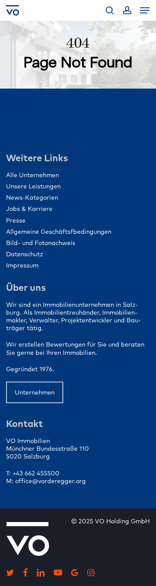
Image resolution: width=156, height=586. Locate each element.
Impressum (22, 265)
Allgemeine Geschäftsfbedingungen (58, 232)
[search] (109, 10)
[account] (127, 10)
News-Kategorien (32, 197)
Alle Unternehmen (32, 175)
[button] (145, 10)
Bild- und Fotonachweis (40, 243)
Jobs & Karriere (29, 209)
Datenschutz (24, 254)
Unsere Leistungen (33, 186)
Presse (16, 220)
